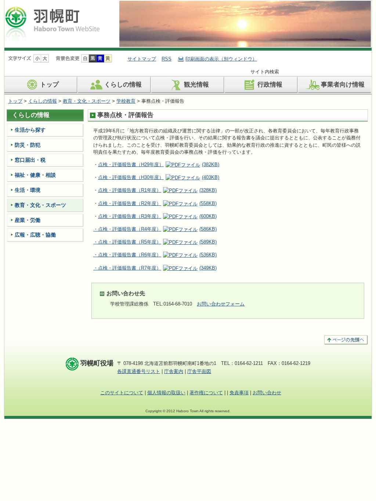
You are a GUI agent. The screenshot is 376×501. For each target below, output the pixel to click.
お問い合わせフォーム (221, 304)
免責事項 (239, 392)
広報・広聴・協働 (35, 235)
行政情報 (269, 84)
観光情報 (196, 84)
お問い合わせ (267, 392)
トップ (49, 84)
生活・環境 (27, 190)
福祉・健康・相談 (35, 175)
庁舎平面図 (199, 371)
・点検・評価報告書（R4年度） (155, 229)
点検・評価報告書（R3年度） (157, 216)
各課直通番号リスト (138, 371)
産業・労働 (27, 220)
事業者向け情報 (343, 84)
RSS (166, 59)
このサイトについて (121, 392)
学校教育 (125, 101)
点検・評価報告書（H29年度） (158, 164)
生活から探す (30, 130)
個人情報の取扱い (166, 392)
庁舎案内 (173, 371)
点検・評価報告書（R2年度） (129, 203)
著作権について (206, 392)
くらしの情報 (123, 84)
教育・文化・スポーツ (87, 101)
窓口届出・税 (30, 160)
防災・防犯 (27, 145)
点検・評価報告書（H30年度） (158, 177)
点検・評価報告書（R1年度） (157, 190)
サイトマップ (141, 59)
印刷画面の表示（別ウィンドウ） (221, 59)
